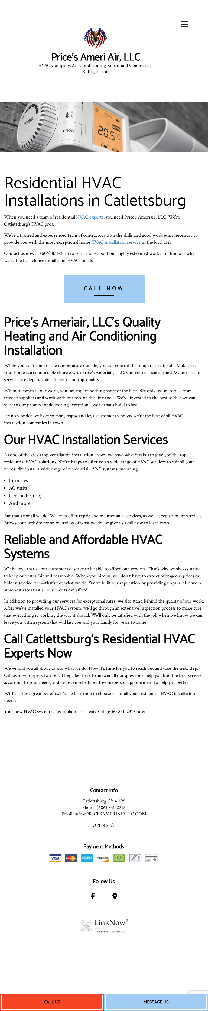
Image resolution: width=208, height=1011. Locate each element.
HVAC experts (89, 217)
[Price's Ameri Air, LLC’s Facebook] (93, 897)
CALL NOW (104, 288)
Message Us (156, 1002)
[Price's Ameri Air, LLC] (95, 38)
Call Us (52, 1002)
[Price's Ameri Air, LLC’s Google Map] (114, 897)
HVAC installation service (116, 242)
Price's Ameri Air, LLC (95, 57)
